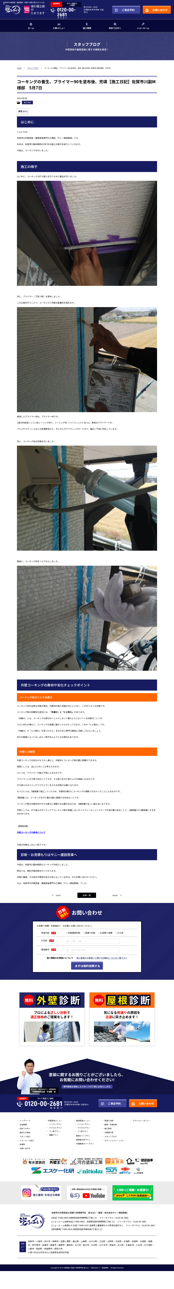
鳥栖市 (22, 1144)
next (58, 895)
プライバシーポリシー (142, 1120)
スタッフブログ (110, 1136)
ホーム (31, 28)
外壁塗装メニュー (55, 1120)
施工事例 (87, 28)
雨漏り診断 (108, 1120)
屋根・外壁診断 (110, 1124)
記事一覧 (87, 895)
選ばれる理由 (25, 1132)
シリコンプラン (55, 1124)
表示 (25, 111)
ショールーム (143, 28)
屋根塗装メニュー (83, 1120)
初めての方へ (115, 28)
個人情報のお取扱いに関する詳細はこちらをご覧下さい (101, 957)
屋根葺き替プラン (83, 1139)
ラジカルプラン (55, 1127)
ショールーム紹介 (27, 1140)
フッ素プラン (54, 1131)
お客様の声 (108, 1132)
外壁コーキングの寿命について (31, 832)
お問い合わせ (25, 1148)
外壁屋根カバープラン (85, 1143)
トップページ (25, 1120)
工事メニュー (59, 28)
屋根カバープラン (83, 1135)
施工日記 (27, 102)
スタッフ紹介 (25, 1136)
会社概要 (23, 1124)
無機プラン (53, 1135)
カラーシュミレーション (114, 1140)
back (115, 895)
